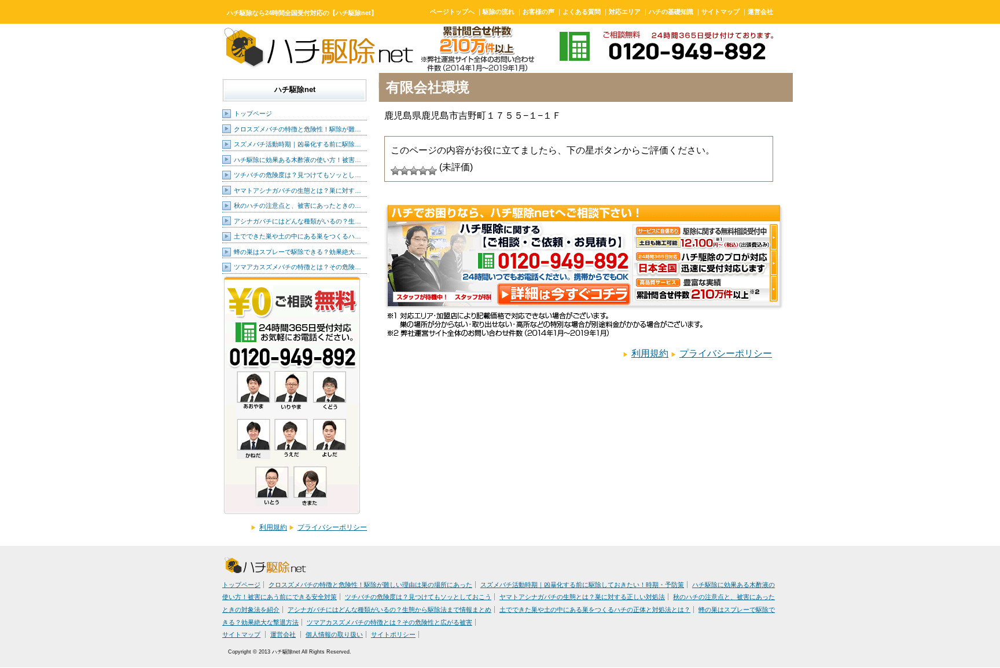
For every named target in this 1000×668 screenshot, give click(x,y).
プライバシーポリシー (332, 527)
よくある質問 (581, 11)
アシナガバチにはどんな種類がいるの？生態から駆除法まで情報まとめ (389, 609)
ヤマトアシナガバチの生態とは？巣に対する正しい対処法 (582, 596)
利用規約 (273, 527)
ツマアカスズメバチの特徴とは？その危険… (297, 266)
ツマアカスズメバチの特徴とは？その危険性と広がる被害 (389, 622)
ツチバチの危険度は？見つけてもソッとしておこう (418, 596)
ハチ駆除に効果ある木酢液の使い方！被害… (297, 159)
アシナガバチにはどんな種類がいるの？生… (297, 221)
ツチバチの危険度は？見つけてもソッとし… (297, 174)
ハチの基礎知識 (671, 11)
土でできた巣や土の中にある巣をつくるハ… (297, 236)
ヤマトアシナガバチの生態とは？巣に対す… (297, 190)
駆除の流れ (498, 11)
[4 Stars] (423, 170)
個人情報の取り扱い (334, 634)
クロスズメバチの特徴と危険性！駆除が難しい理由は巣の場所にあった (370, 584)
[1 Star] (395, 170)
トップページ (253, 113)
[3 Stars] (413, 170)
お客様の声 (538, 11)
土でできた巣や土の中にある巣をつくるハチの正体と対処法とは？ (594, 609)
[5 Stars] (432, 170)
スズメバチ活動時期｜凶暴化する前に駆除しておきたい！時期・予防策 (582, 584)
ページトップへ (452, 11)
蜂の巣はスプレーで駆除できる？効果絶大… (297, 251)
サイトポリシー (393, 634)
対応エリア (625, 11)
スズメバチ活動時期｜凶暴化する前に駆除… (297, 144)
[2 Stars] (404, 170)
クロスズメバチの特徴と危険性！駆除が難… (297, 129)
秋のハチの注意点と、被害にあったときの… (297, 205)
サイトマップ (720, 11)
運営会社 (760, 11)
